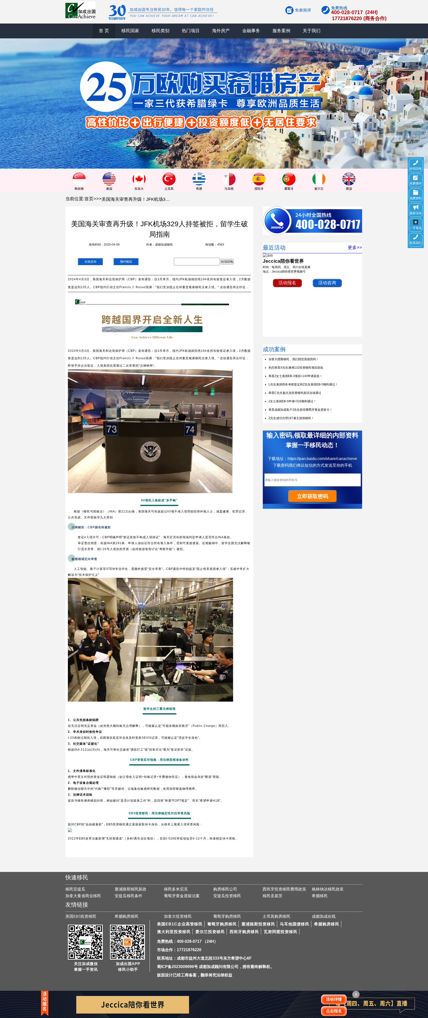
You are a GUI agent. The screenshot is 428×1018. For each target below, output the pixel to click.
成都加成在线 (324, 916)
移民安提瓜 (75, 889)
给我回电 (227, 261)
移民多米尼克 (176, 889)
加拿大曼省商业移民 (83, 896)
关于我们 (312, 30)
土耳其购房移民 (276, 916)
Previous (7, 100)
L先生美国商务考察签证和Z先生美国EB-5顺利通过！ (303, 384)
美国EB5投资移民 (80, 916)
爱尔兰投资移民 (210, 932)
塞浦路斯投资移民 (258, 924)
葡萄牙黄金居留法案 (182, 896)
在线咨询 (90, 261)
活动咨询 (327, 282)
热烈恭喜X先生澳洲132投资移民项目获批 (295, 367)
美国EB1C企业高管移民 (180, 924)
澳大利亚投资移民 (174, 932)
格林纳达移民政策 (328, 889)
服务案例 (281, 30)
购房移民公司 (225, 889)
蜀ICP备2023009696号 (177, 967)
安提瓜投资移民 (227, 896)
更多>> (355, 247)
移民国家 (130, 30)
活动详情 (334, 999)
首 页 (104, 30)
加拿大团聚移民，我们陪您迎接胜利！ (293, 359)
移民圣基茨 (272, 896)
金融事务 (251, 30)
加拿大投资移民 (178, 916)
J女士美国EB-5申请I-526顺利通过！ (292, 401)
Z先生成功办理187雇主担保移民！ (291, 418)
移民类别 (160, 30)
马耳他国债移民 (294, 924)
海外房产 (221, 30)
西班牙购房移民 (244, 932)
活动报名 (287, 282)
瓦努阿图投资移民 (280, 932)
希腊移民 (320, 896)
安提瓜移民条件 (128, 896)
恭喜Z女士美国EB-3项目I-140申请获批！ (295, 376)
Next (420, 100)
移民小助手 (128, 969)
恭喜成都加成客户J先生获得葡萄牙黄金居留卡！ (300, 409)
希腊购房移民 (126, 916)
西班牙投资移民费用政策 (284, 889)
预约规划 (126, 261)
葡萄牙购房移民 (227, 916)
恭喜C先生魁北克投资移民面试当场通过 (294, 393)
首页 (88, 198)
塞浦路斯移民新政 (130, 889)
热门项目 (191, 30)
